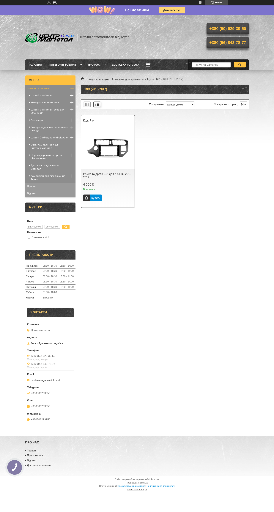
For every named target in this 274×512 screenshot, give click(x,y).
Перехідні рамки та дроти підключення (46, 157)
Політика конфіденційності (161, 486)
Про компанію (35, 455)
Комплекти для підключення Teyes (132, 79)
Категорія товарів (62, 64)
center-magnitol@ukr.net (45, 380)
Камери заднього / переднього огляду (49, 129)
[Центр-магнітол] (49, 37)
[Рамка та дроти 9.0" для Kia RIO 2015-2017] (108, 148)
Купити (95, 197)
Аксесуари (37, 119)
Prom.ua (155, 479)
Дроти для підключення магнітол (45, 167)
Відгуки (31, 193)
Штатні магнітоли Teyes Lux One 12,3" (47, 111)
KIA (158, 79)
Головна (35, 64)
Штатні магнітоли (41, 95)
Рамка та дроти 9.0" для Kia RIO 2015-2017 (107, 175)
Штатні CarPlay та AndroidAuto (49, 137)
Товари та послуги (97, 79)
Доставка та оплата (39, 465)
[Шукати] (240, 64)
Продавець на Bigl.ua (137, 482)
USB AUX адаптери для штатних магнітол (45, 146)
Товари (31, 450)
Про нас (94, 64)
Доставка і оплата (125, 64)
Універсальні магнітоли (45, 102)
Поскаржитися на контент (131, 486)
